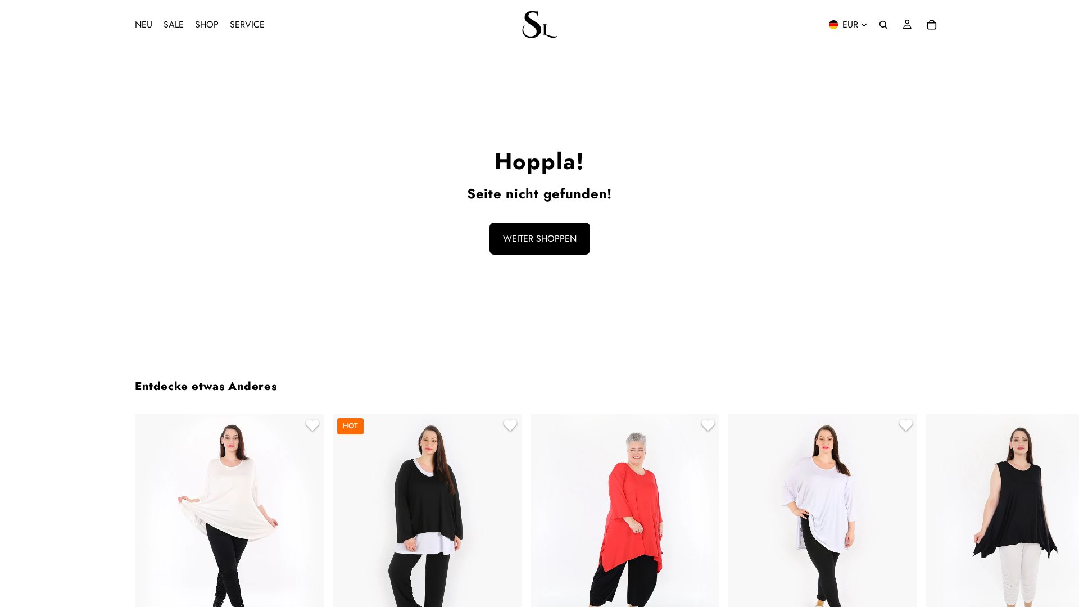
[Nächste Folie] (930, 562)
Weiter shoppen (540, 238)
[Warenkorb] (931, 24)
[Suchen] (883, 24)
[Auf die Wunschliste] (311, 426)
